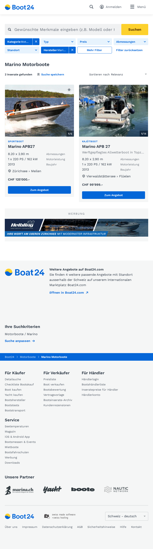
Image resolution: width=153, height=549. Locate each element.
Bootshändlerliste (94, 384)
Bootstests (12, 405)
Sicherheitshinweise (101, 526)
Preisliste (49, 379)
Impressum (29, 526)
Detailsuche (13, 379)
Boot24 (9, 356)
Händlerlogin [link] (90, 379)
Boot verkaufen (53, 384)
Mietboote (12, 447)
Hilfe (123, 526)
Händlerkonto (91, 394)
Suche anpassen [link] (17, 341)
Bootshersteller (15, 400)
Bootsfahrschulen (17, 452)
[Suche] (92, 6)
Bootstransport (15, 410)
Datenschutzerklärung (57, 526)
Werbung (11, 457)
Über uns (11, 526)
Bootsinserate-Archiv (57, 400)
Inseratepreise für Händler (100, 389)
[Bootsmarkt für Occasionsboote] (19, 7)
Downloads (12, 462)
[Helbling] (76, 228)
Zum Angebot (39, 190)
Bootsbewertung (54, 389)
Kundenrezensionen (57, 405)
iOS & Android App (17, 436)
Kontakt (136, 526)
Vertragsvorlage (53, 394)
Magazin (10, 431)
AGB (80, 526)
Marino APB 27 (96, 146)
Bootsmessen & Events (20, 441)
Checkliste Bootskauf (19, 384)
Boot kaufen (13, 389)
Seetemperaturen (17, 426)
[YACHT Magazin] (52, 489)
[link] (36, 41)
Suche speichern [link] (52, 74)
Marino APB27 (21, 146)
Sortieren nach (99, 74)
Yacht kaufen (14, 394)
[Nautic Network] (116, 489)
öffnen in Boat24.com (66, 292)
